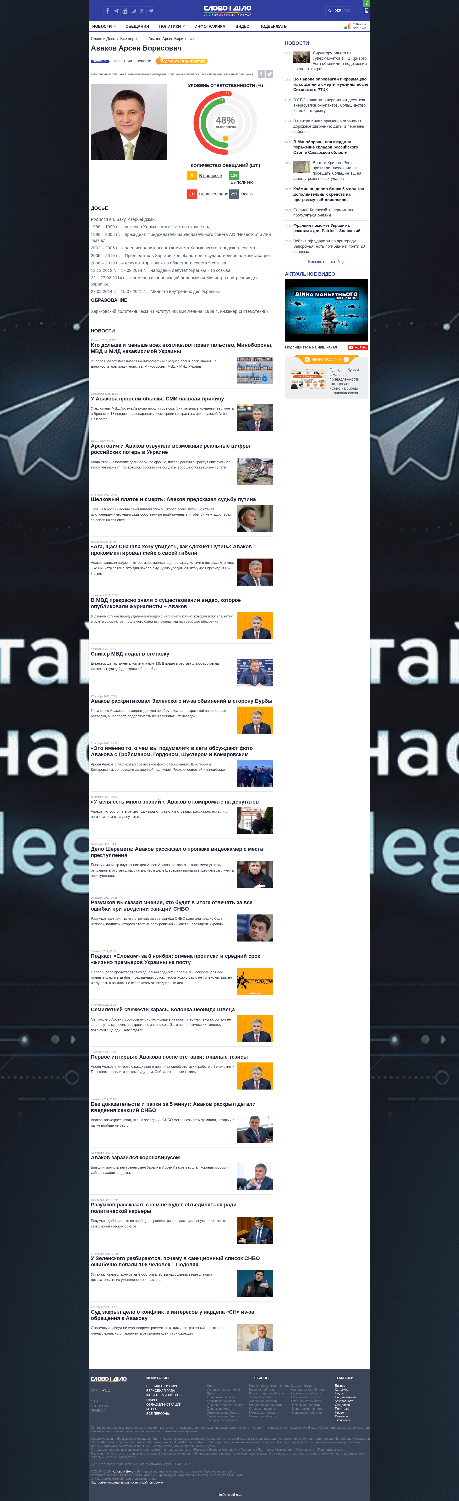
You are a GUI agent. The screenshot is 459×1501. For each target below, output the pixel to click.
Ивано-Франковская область (269, 1385)
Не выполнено (213, 194)
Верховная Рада (160, 1391)
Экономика (342, 1420)
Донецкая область (220, 1408)
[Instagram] (133, 10)
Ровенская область (263, 1416)
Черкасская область (305, 1405)
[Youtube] (124, 10)
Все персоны (131, 39)
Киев (210, 1385)
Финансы (341, 1416)
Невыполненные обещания (147, 74)
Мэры (151, 1409)
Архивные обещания (238, 74)
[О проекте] (366, 3)
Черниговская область (307, 1408)
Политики (170, 26)
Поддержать (273, 26)
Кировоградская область (267, 1393)
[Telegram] (116, 10)
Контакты (99, 1406)
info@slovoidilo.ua (229, 1494)
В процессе (210, 175)
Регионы (260, 1378)
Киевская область (262, 1389)
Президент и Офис (162, 1386)
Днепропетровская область (226, 1405)
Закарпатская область (223, 1416)
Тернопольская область (308, 1389)
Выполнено (242, 182)
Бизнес (340, 1385)
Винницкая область (221, 1397)
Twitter (269, 74)
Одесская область (262, 1408)
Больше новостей (324, 262)
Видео (242, 26)
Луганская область (262, 1397)
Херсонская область (305, 1397)
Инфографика (210, 26)
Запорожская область (223, 1420)
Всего (247, 194)
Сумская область (303, 1385)
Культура (341, 1389)
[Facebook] (107, 10)
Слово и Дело (103, 39)
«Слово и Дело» (123, 1471)
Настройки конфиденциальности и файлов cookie (127, 1482)
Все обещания (212, 74)
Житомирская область (223, 1412)
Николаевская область (265, 1405)
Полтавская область (264, 1412)
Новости (102, 26)
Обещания (137, 26)
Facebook (261, 74)
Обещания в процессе (184, 74)
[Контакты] (366, 10)
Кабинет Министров (164, 1395)
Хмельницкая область (306, 1401)
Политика (342, 1408)
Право (339, 1412)
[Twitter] (142, 10)
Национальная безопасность (345, 1399)
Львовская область (263, 1401)
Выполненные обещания (108, 74)
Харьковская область (306, 1393)
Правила (98, 1410)
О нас (96, 1401)
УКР (338, 10)
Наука (339, 1393)
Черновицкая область (306, 1412)
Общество (342, 1405)
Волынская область (221, 1401)
